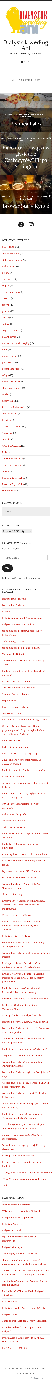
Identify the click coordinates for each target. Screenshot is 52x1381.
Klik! (7, 568)
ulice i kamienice (10, 388)
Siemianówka (9, 490)
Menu (27, 61)
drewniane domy (11, 292)
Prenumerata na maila (16, 542)
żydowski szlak (9, 413)
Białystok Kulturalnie (13, 1230)
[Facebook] (21, 224)
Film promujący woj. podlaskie (18, 1217)
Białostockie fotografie (14, 814)
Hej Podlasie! (9, 700)
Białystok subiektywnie (14, 598)
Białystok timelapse (12, 1247)
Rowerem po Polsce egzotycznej (19, 753)
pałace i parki (9, 356)
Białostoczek (9, 266)
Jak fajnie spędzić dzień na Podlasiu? (21, 647)
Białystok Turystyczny (13, 1224)
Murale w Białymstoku (13, 820)
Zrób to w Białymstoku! (14, 407)
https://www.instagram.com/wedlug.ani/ (24, 1178)
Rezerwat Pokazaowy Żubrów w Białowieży (25, 998)
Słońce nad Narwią (12, 894)
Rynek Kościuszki (11, 381)
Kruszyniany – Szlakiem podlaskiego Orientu (25, 719)
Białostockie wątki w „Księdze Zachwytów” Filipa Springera (26, 157)
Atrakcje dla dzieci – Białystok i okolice (22, 1015)
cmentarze (8, 279)
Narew (5, 471)
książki (5, 317)
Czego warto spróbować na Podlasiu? (22, 1055)
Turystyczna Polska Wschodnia (18, 687)
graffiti (6, 311)
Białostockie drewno (13, 776)
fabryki (5, 304)
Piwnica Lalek (26, 123)
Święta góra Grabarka (13, 827)
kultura (6, 324)
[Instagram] (31, 224)
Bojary (5, 272)
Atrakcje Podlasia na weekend (18, 1155)
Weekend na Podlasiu (13, 605)
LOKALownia (9, 336)
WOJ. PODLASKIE (11, 445)
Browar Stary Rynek (26, 206)
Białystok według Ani (26, 45)
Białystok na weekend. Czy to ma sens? (22, 618)
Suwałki (6, 439)
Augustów (7, 433)
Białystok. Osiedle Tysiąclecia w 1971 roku (23, 1308)
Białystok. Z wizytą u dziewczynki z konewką (25, 1021)
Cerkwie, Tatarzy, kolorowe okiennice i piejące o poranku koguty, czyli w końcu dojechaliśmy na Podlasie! (23, 730)
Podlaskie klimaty (11, 740)
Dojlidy (5, 285)
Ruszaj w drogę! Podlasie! (15, 707)
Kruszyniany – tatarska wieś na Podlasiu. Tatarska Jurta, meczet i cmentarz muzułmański (23, 904)
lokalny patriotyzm (12, 465)
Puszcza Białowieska (13, 477)
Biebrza (6, 452)
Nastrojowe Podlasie (13, 713)
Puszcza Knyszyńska (13, 484)
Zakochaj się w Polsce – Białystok (19, 1253)
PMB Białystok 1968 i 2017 (15, 1348)
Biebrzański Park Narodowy (16, 746)
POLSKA (6, 420)
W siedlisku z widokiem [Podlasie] (19, 877)
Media (5, 1185)
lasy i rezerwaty (10, 330)
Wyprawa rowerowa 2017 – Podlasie (21, 871)
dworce (6, 298)
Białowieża (7, 611)
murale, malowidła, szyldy (15, 343)
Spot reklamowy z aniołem (16, 1204)
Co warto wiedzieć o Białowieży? (19, 915)
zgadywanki (8, 400)
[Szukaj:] (26, 511)
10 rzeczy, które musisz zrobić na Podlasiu (24, 854)
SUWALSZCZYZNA (12, 426)
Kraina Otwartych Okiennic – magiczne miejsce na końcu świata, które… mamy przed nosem (23, 977)
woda (5, 394)
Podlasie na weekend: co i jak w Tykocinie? (24, 1049)
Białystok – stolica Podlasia (16, 936)
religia (5, 375)
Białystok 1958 (9, 1301)
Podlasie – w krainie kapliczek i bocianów (23, 770)
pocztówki (7, 362)
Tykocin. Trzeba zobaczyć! (16, 694)
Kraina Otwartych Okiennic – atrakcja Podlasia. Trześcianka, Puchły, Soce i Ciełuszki (22, 925)
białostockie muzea (12, 260)
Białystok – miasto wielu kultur (18, 624)
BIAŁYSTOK (8, 247)
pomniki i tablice (10, 368)
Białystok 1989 (9, 1314)
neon (4, 349)
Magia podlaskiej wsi (13, 654)
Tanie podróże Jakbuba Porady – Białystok (24, 1320)
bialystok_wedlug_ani (31, 114)
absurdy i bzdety (10, 253)
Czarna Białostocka (12, 458)
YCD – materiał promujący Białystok (21, 1211)
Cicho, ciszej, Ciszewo (13, 641)
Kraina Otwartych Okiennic (16, 681)
